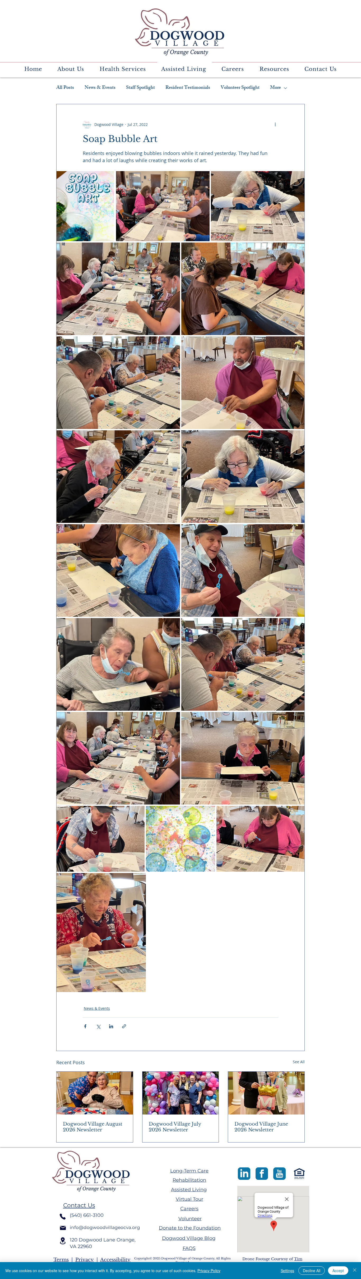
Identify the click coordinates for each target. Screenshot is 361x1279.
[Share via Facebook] (85, 1026)
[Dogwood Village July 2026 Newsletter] (180, 1093)
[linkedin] (244, 1173)
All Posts (65, 88)
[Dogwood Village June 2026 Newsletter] (266, 1093)
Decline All (311, 1270)
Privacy (84, 1260)
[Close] (354, 1270)
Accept (338, 1270)
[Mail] (62, 1228)
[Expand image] (86, 206)
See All (299, 1061)
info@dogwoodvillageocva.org (105, 1227)
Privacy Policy (208, 1270)
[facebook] (262, 1173)
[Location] (62, 1241)
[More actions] (275, 124)
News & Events (100, 88)
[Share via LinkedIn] (111, 1026)
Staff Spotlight (140, 88)
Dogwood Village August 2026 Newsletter (92, 1127)
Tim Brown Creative (272, 1262)
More (275, 88)
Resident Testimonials (187, 88)
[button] (71, 69)
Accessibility (115, 1260)
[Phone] (62, 1216)
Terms (61, 1260)
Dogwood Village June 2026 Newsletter (261, 1127)
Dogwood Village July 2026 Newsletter (175, 1127)
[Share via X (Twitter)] (98, 1026)
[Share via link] (124, 1026)
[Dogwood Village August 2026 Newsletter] (95, 1093)
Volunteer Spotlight (240, 88)
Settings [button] (287, 1270)
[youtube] (279, 1173)
